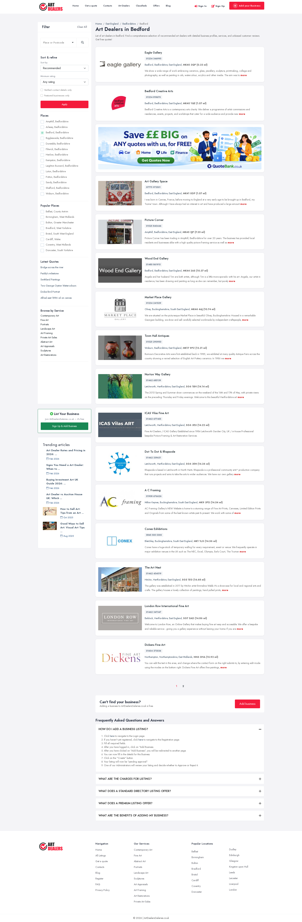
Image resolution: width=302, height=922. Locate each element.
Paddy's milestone (50, 273)
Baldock (149, 618)
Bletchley (149, 541)
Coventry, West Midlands (58, 244)
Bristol (195, 874)
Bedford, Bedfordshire (57, 132)
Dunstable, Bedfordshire (58, 143)
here (112, 736)
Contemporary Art (50, 315)
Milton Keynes (152, 502)
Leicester (233, 878)
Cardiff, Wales (53, 239)
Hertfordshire (163, 386)
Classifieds (141, 5)
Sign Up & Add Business (64, 426)
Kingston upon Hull (238, 866)
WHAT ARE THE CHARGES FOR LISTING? (125, 779)
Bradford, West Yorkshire (58, 228)
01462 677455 (153, 419)
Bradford (196, 869)
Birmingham (198, 857)
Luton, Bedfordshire (56, 171)
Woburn (149, 348)
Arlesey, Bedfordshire (56, 127)
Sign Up (220, 6)
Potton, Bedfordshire (56, 177)
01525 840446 (153, 226)
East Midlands (185, 657)
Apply (64, 104)
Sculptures (46, 350)
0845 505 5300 (154, 535)
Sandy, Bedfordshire (56, 182)
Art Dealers (124, 5)
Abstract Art (46, 342)
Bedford (149, 64)
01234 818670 (153, 97)
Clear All (82, 27)
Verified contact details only (57, 90)
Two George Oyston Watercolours (58, 285)
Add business (247, 704)
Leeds (232, 872)
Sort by (44, 62)
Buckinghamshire (160, 309)
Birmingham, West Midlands (60, 217)
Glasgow (233, 861)
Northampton (151, 657)
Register (99, 878)
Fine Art (44, 320)
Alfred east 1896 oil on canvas (56, 298)
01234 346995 (153, 58)
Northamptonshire (168, 657)
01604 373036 (153, 650)
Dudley (232, 849)
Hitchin (148, 579)
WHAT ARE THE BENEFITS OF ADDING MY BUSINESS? (133, 815)
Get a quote (91, 5)
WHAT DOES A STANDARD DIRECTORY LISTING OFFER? (135, 791)
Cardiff (195, 880)
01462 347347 (153, 612)
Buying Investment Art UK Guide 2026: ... (62, 481)
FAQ (97, 884)
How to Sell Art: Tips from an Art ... (72, 511)
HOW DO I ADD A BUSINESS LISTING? (123, 729)
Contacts (107, 5)
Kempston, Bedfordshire (58, 160)
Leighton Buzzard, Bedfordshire (62, 166)
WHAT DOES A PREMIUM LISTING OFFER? (125, 803)
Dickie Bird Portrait (50, 291)
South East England (180, 309)
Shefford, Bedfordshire (57, 188)
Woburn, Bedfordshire (57, 193)
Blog (168, 5)
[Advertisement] (64, 381)
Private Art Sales (49, 337)
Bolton (195, 863)
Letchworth (150, 386)
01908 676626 (153, 496)
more (243, 75)
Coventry (196, 886)
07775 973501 (153, 187)
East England (175, 64)
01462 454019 (153, 573)
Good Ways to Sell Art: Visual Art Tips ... (72, 527)
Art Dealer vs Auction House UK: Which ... (64, 496)
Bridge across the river (52, 267)
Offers (156, 5)
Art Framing (47, 333)
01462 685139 (153, 380)
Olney (148, 309)
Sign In (202, 6)
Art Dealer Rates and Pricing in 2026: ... (65, 452)
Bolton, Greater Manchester (60, 222)
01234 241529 (153, 303)
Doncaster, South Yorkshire (59, 250)
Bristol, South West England (60, 233)
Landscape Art (48, 328)
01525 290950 (153, 341)
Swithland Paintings (50, 279)
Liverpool (233, 884)
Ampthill (149, 232)
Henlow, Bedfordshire (57, 154)
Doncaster (197, 892)
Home (76, 5)
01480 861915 (153, 264)
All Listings (100, 855)
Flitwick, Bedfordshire (57, 149)
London (233, 889)
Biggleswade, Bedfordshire (59, 138)
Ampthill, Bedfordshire (57, 121)
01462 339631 (153, 457)
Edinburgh (234, 855)
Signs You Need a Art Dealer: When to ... (65, 467)
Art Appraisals (47, 346)
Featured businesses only (56, 95)
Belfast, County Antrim (57, 211)
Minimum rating (48, 76)
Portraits (45, 324)
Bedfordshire (160, 64)
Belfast (195, 851)
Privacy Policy (102, 890)
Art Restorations (48, 355)
